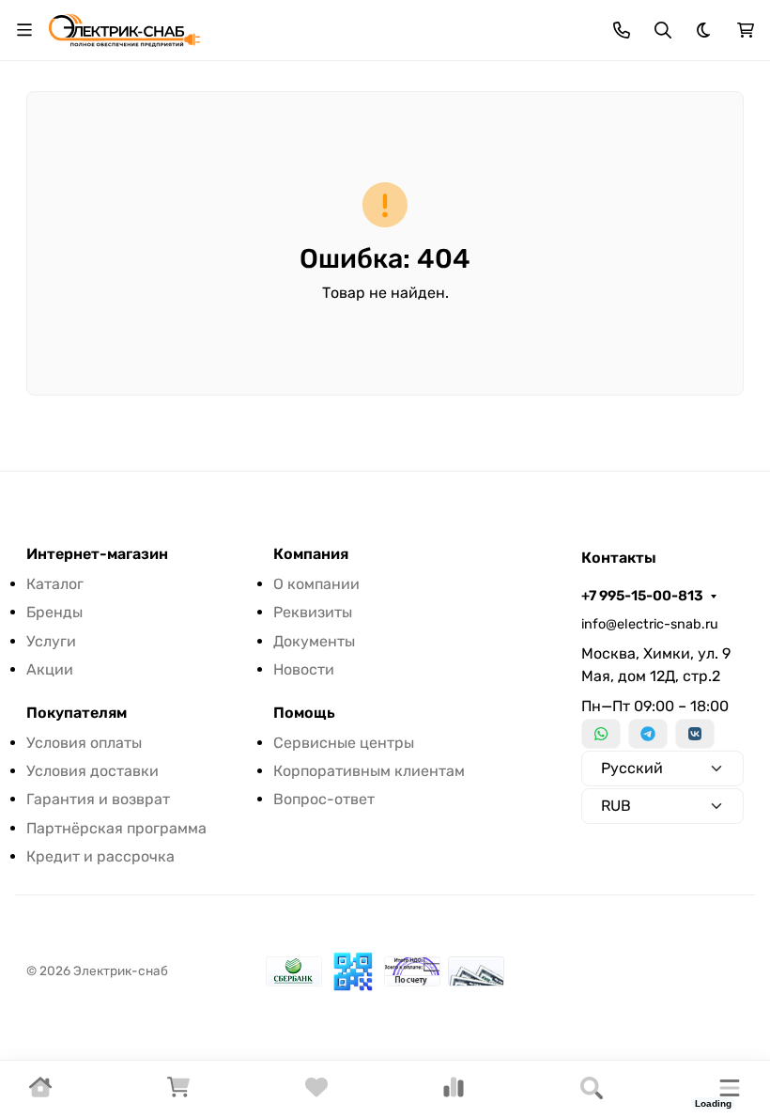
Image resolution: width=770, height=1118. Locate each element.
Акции (49, 669)
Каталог (55, 584)
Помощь (304, 713)
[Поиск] (591, 1089)
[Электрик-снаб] (124, 28)
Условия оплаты (84, 743)
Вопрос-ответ (324, 799)
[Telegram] (648, 734)
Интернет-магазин (97, 554)
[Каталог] (729, 1089)
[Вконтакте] (695, 734)
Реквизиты (312, 612)
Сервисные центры (343, 743)
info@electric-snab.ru (649, 624)
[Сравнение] (453, 1093)
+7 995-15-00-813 (642, 595)
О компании (316, 584)
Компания (310, 554)
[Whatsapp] (601, 734)
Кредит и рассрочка (100, 856)
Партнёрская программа (116, 828)
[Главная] (40, 1093)
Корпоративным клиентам (369, 771)
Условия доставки (92, 771)
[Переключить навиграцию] (24, 30)
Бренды (54, 612)
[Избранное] (316, 1093)
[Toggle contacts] (622, 30)
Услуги (51, 641)
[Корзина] (178, 1093)
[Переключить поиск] (663, 30)
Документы (314, 641)
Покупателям (76, 713)
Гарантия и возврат (98, 799)
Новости (303, 669)
